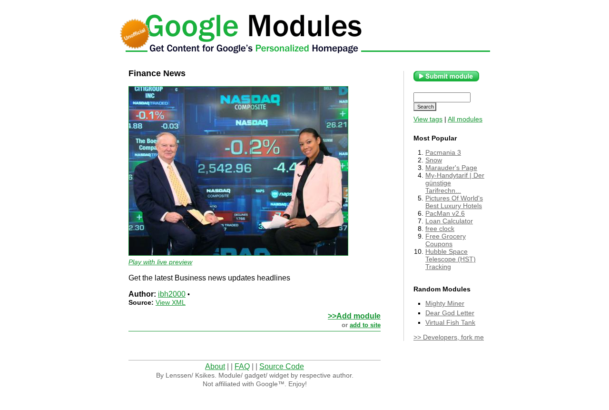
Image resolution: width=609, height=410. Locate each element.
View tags (427, 119)
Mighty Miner (444, 303)
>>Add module (354, 316)
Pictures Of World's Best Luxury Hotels (454, 202)
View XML (171, 302)
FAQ (242, 366)
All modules (465, 119)
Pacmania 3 (443, 152)
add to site (365, 325)
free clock (439, 228)
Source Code (281, 366)
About (215, 366)
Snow (433, 160)
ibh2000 (172, 294)
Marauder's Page (451, 167)
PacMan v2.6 (445, 213)
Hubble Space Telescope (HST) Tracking (450, 259)
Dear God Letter (449, 313)
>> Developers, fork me (448, 337)
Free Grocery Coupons (445, 240)
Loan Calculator (449, 221)
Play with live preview (160, 262)
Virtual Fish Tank (450, 322)
